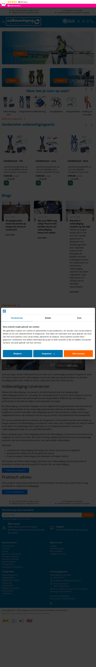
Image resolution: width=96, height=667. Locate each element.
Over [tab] (79, 318)
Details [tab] (48, 318)
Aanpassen (47, 354)
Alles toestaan (78, 354)
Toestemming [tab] (17, 318)
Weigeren (18, 354)
